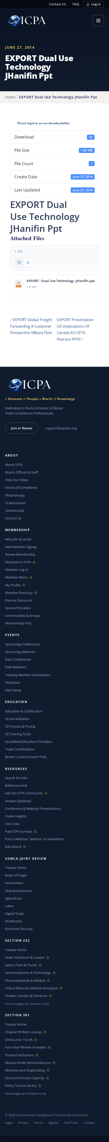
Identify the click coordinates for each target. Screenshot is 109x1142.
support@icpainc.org (61, 428)
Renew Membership (20, 554)
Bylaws (54, 1122)
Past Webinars (16, 667)
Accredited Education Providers (28, 741)
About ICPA (13, 464)
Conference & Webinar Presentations (33, 808)
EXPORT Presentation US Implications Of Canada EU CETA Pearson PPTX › (75, 329)
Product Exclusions (19, 1055)
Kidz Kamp (13, 690)
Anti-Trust (71, 1122)
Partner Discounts (18, 600)
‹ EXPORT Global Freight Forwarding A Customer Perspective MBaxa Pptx (31, 326)
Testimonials (14, 510)
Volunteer (12, 682)
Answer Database (18, 801)
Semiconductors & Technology (28, 972)
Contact (89, 1122)
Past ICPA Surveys (18, 831)
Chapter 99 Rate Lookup (23, 1032)
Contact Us (57, 4)
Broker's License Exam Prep (25, 756)
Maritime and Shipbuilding (25, 1070)
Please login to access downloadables (43, 123)
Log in (96, 4)
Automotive (14, 883)
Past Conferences (18, 659)
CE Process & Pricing (20, 726)
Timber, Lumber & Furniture (26, 995)
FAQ (75, 4)
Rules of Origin (16, 875)
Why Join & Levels (18, 539)
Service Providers (18, 608)
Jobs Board (17, 846)
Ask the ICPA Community (24, 793)
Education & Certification (24, 711)
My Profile (17, 585)
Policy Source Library (21, 1085)
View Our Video (16, 480)
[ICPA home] (25, 21)
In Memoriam (15, 503)
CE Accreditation (17, 718)
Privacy (23, 1122)
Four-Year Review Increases (25, 1047)
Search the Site (16, 778)
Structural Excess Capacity (24, 1078)
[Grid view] (19, 262)
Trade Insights (15, 816)
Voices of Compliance (21, 487)
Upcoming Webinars (20, 651)
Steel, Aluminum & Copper (25, 957)
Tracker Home (15, 867)
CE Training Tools (18, 734)
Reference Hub (16, 785)
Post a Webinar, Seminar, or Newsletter (34, 839)
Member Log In (16, 569)
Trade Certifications (19, 749)
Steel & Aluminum (18, 890)
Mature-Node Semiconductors (28, 1062)
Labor (9, 906)
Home (10, 97)
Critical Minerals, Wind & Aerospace (31, 988)
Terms (38, 1122)
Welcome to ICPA (18, 562)
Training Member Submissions (28, 675)
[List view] (28, 262)
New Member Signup (21, 546)
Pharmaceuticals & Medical (25, 980)
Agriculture (13, 898)
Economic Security (19, 928)
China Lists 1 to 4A (18, 1039)
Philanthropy (15, 495)
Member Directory (19, 592)
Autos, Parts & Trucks (21, 965)
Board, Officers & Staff (21, 472)
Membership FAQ (18, 623)
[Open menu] (98, 20)
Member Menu (17, 577)
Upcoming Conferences (22, 644)
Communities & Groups (22, 615)
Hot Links (12, 823)
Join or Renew (21, 428)
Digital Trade (14, 913)
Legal (9, 1122)
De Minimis (13, 921)
